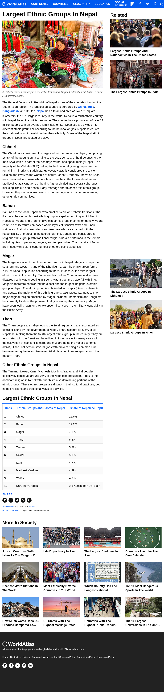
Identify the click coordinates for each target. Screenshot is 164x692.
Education (102, 4)
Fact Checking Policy (64, 657)
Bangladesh (10, 111)
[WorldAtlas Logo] (15, 4)
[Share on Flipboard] (4, 500)
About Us (48, 657)
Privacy (26, 657)
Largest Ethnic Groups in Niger (131, 332)
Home (5, 657)
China (82, 106)
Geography (81, 4)
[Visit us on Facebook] (11, 665)
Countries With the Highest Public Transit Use (99, 625)
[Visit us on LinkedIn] (30, 665)
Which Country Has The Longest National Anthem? (100, 590)
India (90, 106)
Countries (60, 4)
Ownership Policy (105, 657)
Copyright (37, 657)
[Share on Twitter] (17, 500)
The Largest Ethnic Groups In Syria (134, 92)
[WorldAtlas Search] (161, 4)
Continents (39, 4)
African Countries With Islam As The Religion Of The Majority (19, 555)
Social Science (121, 4)
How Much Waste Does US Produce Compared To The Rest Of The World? (20, 625)
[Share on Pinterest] (23, 500)
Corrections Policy (86, 657)
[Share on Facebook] (10, 500)
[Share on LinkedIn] (29, 500)
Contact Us (15, 657)
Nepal (41, 111)
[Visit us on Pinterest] (24, 665)
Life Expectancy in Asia (59, 551)
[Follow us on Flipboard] (4, 665)
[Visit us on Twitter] (17, 665)
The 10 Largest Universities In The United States (143, 625)
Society (31, 506)
